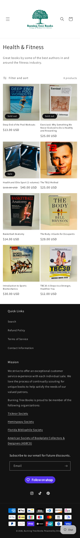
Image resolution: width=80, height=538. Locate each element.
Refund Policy (16, 330)
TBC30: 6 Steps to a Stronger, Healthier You (55, 287)
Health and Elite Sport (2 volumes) (21, 182)
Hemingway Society (21, 421)
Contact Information (21, 348)
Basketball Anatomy (13, 233)
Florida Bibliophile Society (25, 430)
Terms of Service (18, 339)
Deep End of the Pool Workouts (19, 124)
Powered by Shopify (54, 530)
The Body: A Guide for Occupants (57, 233)
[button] (7, 19)
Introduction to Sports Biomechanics (14, 287)
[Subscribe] (66, 466)
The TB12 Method (49, 182)
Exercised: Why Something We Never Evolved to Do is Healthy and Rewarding (56, 127)
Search (12, 321)
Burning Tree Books (33, 530)
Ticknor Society (18, 413)
